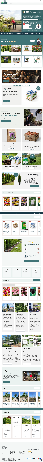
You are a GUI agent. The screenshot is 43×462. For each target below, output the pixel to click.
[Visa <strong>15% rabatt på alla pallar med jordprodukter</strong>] (11, 159)
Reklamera (12, 450)
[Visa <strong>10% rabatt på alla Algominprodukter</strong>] (31, 159)
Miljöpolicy (20, 452)
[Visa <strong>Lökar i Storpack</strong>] (31, 135)
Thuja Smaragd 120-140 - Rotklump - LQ (32, 244)
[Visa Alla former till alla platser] (21, 307)
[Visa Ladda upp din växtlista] (31, 341)
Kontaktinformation (13, 460)
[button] (37, 1)
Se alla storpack (31, 149)
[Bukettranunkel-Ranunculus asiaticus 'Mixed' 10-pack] (7, 201)
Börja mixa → (7, 101)
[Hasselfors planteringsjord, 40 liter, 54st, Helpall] (7, 225)
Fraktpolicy (4, 460)
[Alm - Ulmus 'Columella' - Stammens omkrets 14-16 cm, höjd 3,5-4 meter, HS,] (33, 397)
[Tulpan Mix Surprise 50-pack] (7, 291)
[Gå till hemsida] (5, 1)
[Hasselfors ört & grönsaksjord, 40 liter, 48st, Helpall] (15, 225)
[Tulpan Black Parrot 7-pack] (33, 291)
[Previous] (3, 427)
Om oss (11, 453)
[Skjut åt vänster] (3, 203)
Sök (11, 446)
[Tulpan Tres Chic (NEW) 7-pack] (33, 201)
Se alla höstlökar (11, 148)
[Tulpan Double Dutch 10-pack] (24, 291)
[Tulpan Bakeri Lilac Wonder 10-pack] (24, 201)
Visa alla (36, 280)
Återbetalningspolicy (13, 452)
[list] (21, 272)
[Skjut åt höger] (40, 203)
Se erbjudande (6, 80)
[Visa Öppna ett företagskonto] (8, 307)
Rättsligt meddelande (8, 460)
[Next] (40, 427)
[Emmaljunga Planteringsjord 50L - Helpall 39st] (24, 225)
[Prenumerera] (39, 447)
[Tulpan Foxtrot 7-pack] (15, 291)
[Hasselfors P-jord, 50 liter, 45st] (33, 225)
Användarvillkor (12, 451)
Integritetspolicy (14, 459)
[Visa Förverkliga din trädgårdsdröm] (11, 341)
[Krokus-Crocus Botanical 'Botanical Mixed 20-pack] (15, 201)
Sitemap (11, 454)
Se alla (37, 192)
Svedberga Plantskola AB (7, 458)
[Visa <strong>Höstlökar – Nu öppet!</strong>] (11, 135)
